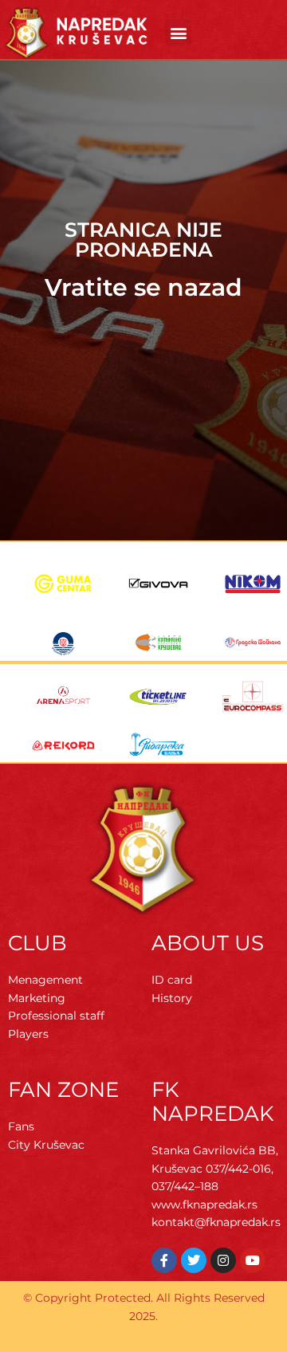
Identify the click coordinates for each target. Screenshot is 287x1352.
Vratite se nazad (143, 287)
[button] (178, 32)
